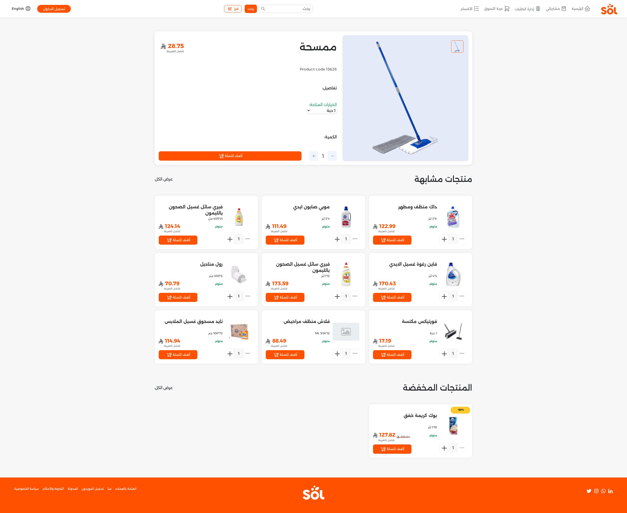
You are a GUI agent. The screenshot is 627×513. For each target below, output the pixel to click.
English (18, 9)
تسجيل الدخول (54, 9)
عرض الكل (164, 179)
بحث (251, 9)
